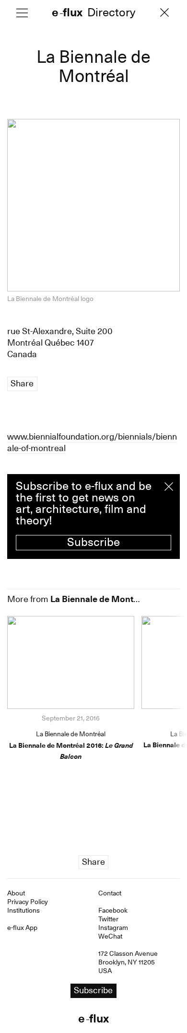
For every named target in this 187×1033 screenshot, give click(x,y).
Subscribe (93, 542)
